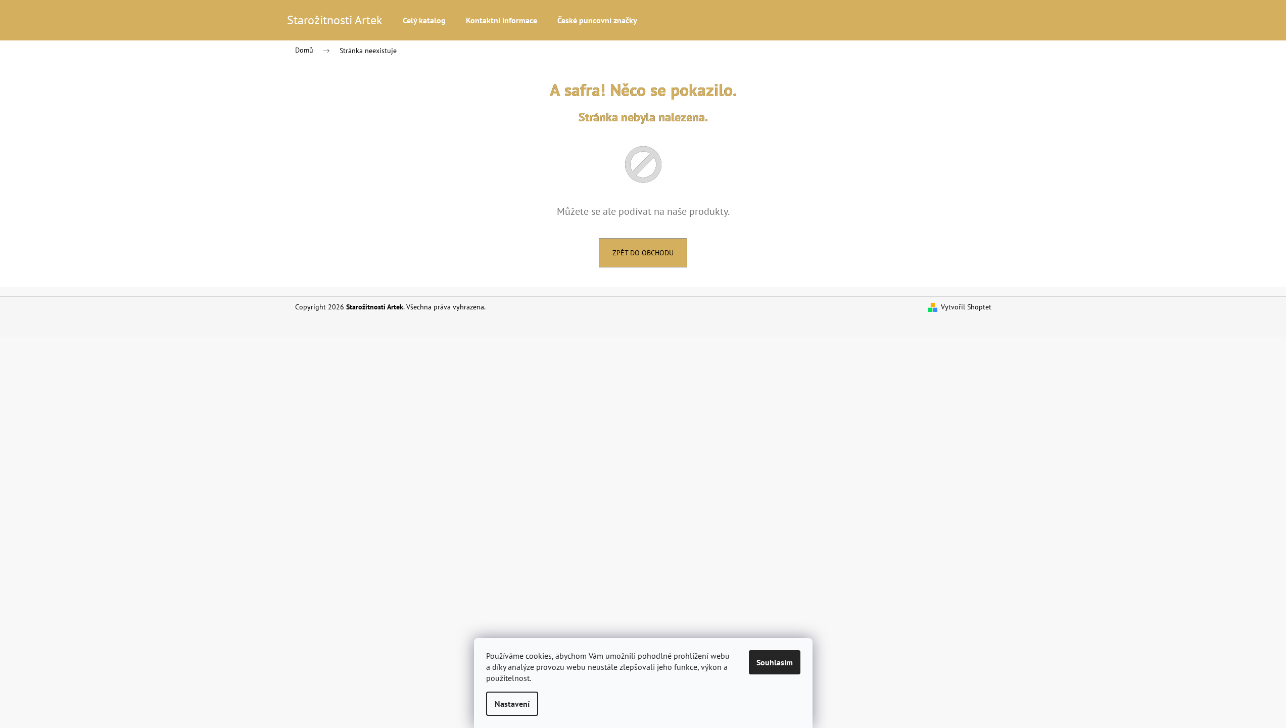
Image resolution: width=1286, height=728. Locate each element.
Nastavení (512, 704)
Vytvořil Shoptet (966, 306)
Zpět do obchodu (643, 252)
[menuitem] (424, 20)
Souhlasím (774, 662)
